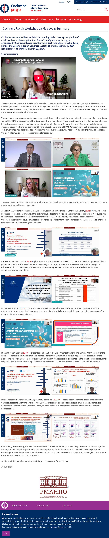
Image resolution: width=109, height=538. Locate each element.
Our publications (57, 19)
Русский (70, 2)
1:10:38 (24, 352)
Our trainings (76, 19)
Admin (105, 2)
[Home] (4, 9)
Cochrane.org (95, 2)
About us (18, 19)
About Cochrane (19, 505)
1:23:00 (56, 399)
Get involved (31, 19)
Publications (43, 505)
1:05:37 (22, 308)
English (61, 2)
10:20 (88, 210)
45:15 (29, 261)
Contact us (67, 505)
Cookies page (63, 527)
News (43, 19)
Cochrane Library (81, 2)
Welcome (6, 19)
